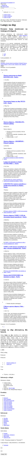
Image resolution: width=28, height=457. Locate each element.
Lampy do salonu (8, 404)
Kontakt (5, 433)
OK (2, 349)
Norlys (9, 364)
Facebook (6, 445)
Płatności (6, 419)
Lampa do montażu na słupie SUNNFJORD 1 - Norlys (13, 162)
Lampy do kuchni (8, 402)
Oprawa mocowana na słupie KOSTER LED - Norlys (13, 76)
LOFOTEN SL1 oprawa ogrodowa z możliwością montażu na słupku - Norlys (15, 185)
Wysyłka (6, 418)
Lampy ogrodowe (8, 410)
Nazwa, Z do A (8, 64)
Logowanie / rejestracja (9, 434)
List (4, 55)
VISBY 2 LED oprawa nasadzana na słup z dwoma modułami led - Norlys (15, 247)
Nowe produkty (7, 399)
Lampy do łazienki (8, 407)
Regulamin (6, 421)
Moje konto (6, 436)
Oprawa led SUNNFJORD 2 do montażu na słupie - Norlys (13, 276)
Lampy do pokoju (8, 403)
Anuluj (2, 454)
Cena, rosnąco (15, 64)
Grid (5, 54)
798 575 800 (11, 12)
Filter (2, 66)
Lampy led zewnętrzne (9, 408)
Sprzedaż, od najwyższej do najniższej (10, 63)
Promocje (6, 398)
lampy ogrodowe (23, 35)
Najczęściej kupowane (9, 400)
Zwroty (5, 423)
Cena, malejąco (22, 64)
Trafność (21, 63)
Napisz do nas (7, 437)
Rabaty (5, 422)
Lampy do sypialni (8, 406)
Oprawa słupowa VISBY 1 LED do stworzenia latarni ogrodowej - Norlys (15, 216)
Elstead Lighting (11, 362)
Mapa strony (6, 425)
